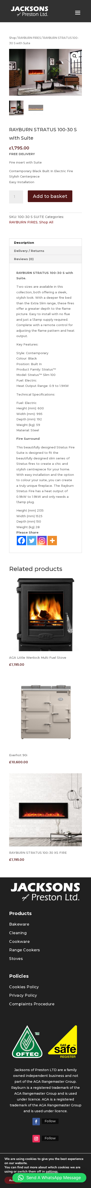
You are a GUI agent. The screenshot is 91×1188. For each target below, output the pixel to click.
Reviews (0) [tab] (24, 259)
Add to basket (50, 196)
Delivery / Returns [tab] (29, 251)
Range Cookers (24, 950)
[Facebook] (21, 540)
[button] (74, 56)
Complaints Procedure (31, 1004)
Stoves (16, 958)
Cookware (19, 941)
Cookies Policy (24, 987)
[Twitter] (31, 540)
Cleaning (18, 933)
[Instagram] (42, 540)
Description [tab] (24, 242)
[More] (52, 540)
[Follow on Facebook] (36, 1121)
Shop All (46, 222)
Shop (12, 38)
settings (52, 1172)
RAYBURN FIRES (29, 38)
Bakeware (19, 924)
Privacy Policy (23, 995)
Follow (50, 1121)
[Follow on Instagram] (36, 1138)
